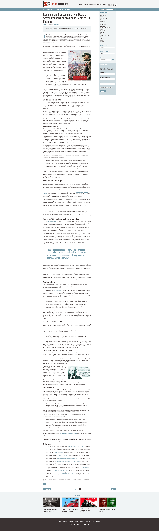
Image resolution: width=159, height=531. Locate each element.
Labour (102, 29)
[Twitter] (113, 5)
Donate (68, 9)
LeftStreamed (92, 4)
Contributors (49, 9)
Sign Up (103, 91)
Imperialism (103, 24)
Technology (103, 36)
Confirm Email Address (105, 77)
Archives (64, 9)
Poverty (102, 32)
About (80, 4)
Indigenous (102, 26)
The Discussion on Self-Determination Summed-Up (67, 458)
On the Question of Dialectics (62, 455)
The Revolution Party (85, 510)
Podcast (76, 521)
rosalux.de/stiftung (85, 467)
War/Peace (102, 41)
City (102, 82)
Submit (54, 9)
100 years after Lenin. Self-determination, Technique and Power (69, 438)
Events (105, 4)
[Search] (115, 9)
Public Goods (103, 33)
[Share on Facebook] (80, 489)
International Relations (105, 27)
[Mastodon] (78, 524)
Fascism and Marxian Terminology (61, 470)
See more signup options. (109, 69)
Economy (102, 19)
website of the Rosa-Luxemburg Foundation (68, 433)
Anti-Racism (103, 15)
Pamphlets (99, 4)
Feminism (102, 22)
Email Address (103, 72)
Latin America (103, 30)
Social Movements (104, 35)
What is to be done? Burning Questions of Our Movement (68, 461)
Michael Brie (56, 24)
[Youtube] (85, 524)
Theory (45, 24)
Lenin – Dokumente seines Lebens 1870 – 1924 (65, 473)
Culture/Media (103, 18)
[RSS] (115, 5)
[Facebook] (108, 5)
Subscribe (59, 9)
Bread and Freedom (59, 452)
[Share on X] (82, 489)
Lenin (45, 483)
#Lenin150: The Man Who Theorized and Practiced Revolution (70, 510)
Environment (103, 21)
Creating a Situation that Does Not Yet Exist (107, 510)
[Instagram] (111, 5)
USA (101, 40)
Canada (102, 16)
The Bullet (85, 4)
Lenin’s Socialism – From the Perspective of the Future (50, 510)
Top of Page (97, 521)
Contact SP (87, 521)
